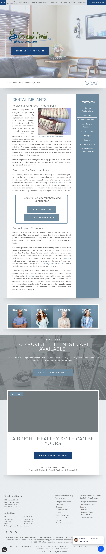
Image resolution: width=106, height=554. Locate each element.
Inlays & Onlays (86, 515)
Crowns (87, 140)
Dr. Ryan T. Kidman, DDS (21, 540)
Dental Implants (87, 119)
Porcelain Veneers (87, 512)
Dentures (87, 115)
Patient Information (23, 546)
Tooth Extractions (87, 144)
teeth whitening (57, 537)
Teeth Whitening (87, 517)
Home (3, 2)
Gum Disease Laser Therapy (87, 150)
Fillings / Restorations (87, 109)
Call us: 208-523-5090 (42, 210)
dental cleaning (45, 537)
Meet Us (67, 2)
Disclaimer (54, 549)
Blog (73, 2)
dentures (67, 258)
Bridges (87, 135)
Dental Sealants (87, 131)
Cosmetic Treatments (39, 2)
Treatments (23, 2)
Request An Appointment (42, 218)
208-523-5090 (12, 504)
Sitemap (65, 549)
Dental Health (56, 2)
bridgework (49, 263)
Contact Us (81, 2)
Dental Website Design (47, 552)
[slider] (54, 133)
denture (61, 263)
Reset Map (16, 394)
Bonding (84, 509)
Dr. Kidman (58, 182)
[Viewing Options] (4, 549)
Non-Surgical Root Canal (87, 125)
